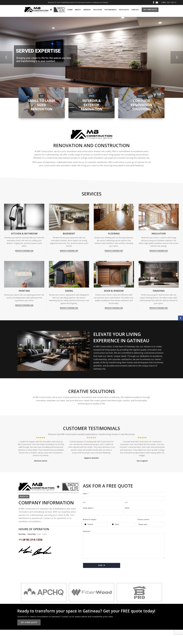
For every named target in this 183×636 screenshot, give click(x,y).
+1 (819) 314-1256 (30, 539)
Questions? (87, 531)
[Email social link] (157, 2)
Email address (88, 508)
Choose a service (143, 519)
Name (86, 494)
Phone (127, 508)
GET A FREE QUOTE (150, 9)
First (84, 502)
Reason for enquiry (89, 519)
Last (126, 502)
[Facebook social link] (153, 2)
